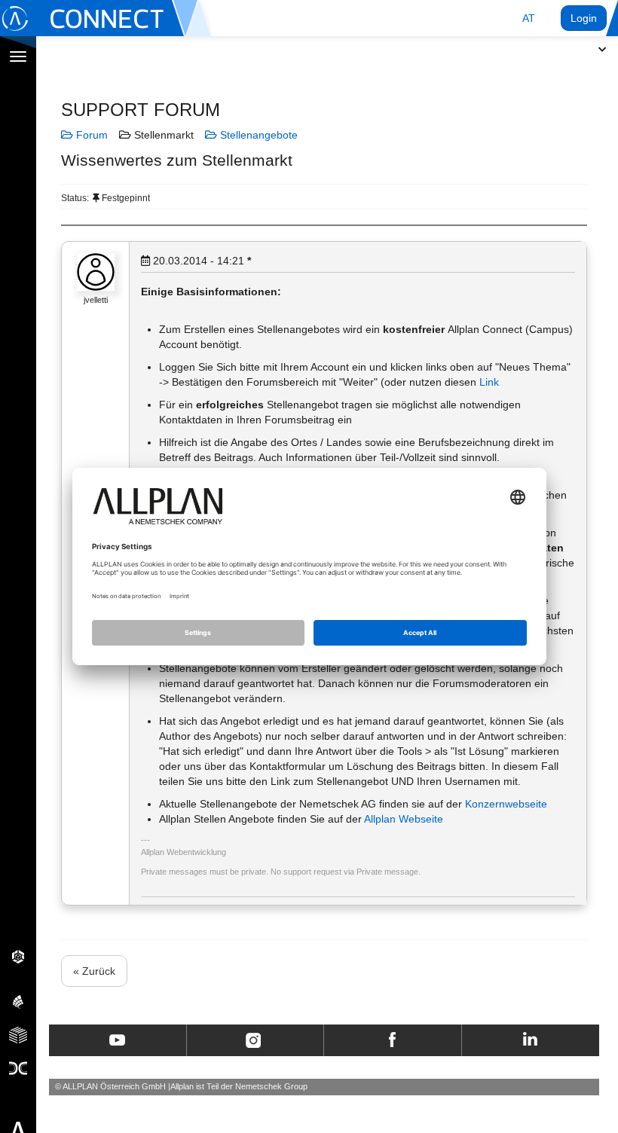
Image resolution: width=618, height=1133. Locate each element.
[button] (529, 18)
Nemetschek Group (271, 1086)
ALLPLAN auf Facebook (392, 1040)
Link (489, 382)
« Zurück (94, 971)
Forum (90, 135)
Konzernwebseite (506, 804)
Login (584, 18)
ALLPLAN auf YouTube (117, 1040)
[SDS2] (18, 956)
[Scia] (18, 1001)
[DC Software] (18, 1067)
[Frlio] (18, 1034)
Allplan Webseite (403, 819)
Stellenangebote (257, 135)
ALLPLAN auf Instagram (255, 1040)
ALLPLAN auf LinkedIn (530, 1040)
